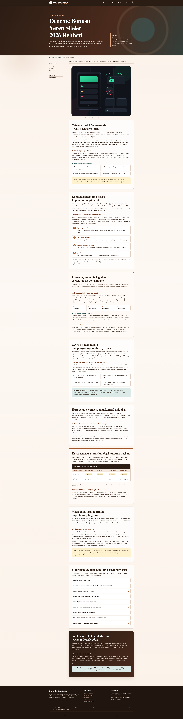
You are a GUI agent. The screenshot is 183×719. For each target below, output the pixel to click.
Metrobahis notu (52, 77)
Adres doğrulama (53, 66)
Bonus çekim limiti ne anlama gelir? (84, 612)
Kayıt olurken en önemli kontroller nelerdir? (86, 623)
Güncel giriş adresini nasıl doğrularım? (85, 601)
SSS (50, 79)
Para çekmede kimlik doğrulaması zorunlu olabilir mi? (89, 617)
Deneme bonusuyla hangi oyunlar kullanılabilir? (87, 607)
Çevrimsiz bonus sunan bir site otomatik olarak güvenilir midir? (92, 585)
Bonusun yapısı (107, 2)
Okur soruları (86, 697)
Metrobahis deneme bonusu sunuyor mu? (86, 596)
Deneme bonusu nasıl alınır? (82, 580)
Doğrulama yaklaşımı (88, 693)
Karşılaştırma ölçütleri (88, 695)
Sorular (128, 2)
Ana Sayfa (51, 57)
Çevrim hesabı (52, 70)
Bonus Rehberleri (59, 57)
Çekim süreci (52, 73)
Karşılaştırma (121, 2)
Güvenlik (114, 2)
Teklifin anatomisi (53, 63)
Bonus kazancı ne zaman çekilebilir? (84, 591)
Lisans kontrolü (52, 68)
